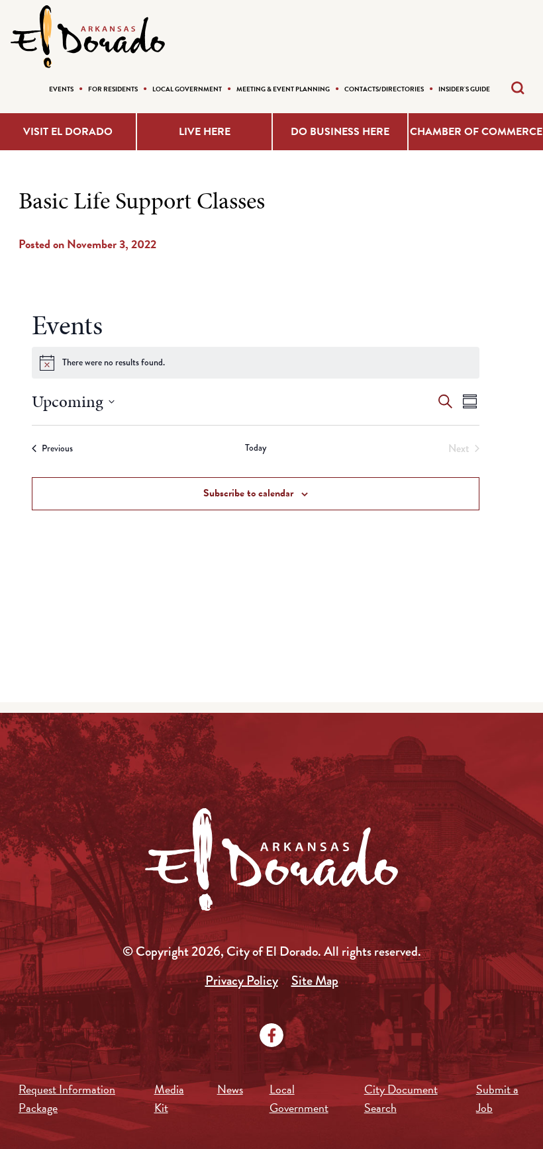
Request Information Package (67, 1098)
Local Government (187, 89)
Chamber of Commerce (476, 132)
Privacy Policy (241, 980)
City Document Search (401, 1098)
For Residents (113, 89)
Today (255, 447)
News (230, 1089)
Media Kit (169, 1098)
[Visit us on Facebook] (271, 1035)
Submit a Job (497, 1098)
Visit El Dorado (68, 132)
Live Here (204, 132)
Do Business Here (340, 132)
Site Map (314, 980)
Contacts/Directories (384, 89)
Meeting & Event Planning (283, 89)
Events (61, 89)
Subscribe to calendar (248, 493)
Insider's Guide (464, 89)
